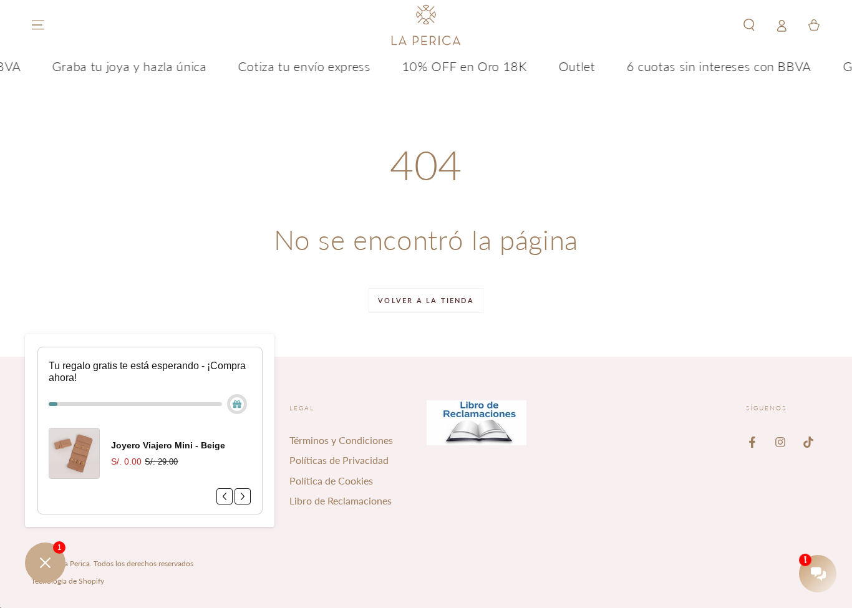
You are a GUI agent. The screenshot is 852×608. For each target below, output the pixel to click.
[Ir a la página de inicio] (426, 24)
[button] (749, 25)
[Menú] (38, 25)
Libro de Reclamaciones (340, 500)
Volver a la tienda (426, 300)
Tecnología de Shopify (67, 581)
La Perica (75, 563)
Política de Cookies (331, 480)
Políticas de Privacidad (339, 460)
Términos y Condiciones (341, 440)
